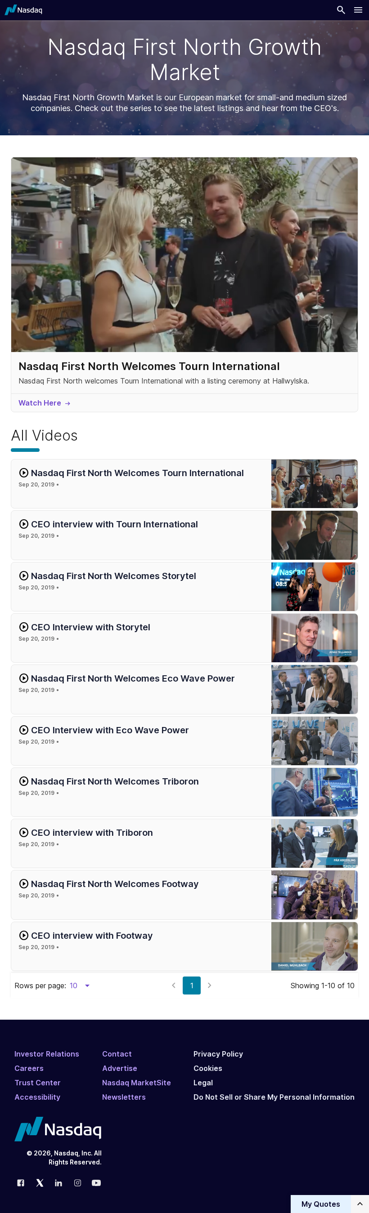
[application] (184, 254)
